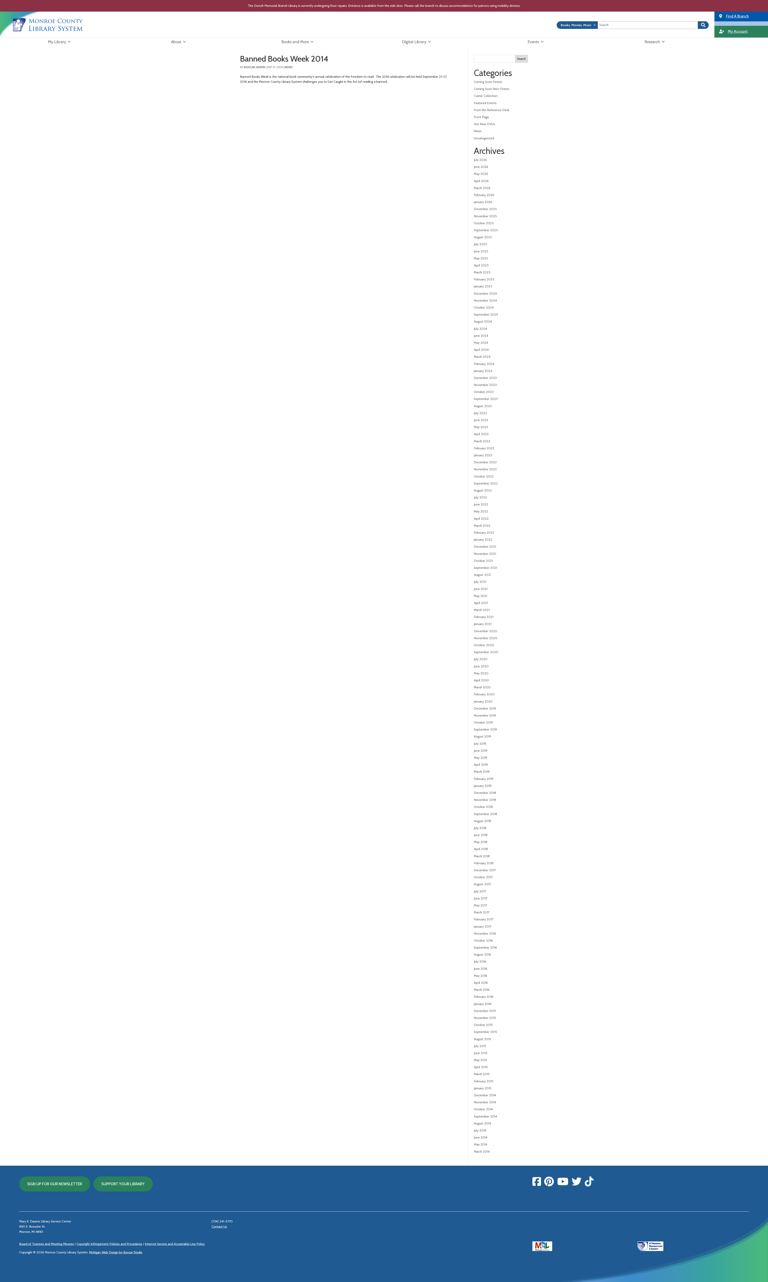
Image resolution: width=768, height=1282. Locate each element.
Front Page (481, 117)
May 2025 (481, 258)
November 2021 (485, 554)
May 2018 (480, 842)
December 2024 (485, 293)
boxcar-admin (254, 67)
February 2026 (484, 195)
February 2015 (483, 1081)
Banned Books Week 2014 (284, 59)
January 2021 (482, 624)
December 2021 (485, 546)
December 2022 (485, 462)
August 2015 (482, 1039)
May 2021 (480, 596)
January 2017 (482, 926)
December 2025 (485, 209)
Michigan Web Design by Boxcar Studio (115, 1252)
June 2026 (481, 167)
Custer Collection (486, 96)
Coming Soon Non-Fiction (491, 89)
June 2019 (480, 751)
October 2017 (483, 877)
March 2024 (482, 357)
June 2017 (480, 898)
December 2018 (485, 793)
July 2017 (480, 891)
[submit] (703, 25)
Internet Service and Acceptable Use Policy (175, 1244)
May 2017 (480, 905)
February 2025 (484, 279)
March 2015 (482, 1074)
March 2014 (482, 1151)
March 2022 (482, 525)
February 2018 (483, 863)
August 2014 (482, 1123)
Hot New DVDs (484, 124)
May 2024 (481, 343)
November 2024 (485, 300)
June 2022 (481, 504)
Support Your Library (123, 1183)
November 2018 (485, 800)
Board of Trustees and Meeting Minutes (46, 1244)
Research (652, 41)
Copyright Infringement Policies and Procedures (109, 1244)
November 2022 (485, 469)
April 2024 (481, 350)
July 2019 (480, 744)
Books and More (295, 41)
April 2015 (481, 1067)
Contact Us (219, 1226)
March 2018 (482, 856)
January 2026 (483, 202)
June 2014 (480, 1137)
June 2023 (481, 420)
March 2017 (481, 912)
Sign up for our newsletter (54, 1183)
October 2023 (483, 392)
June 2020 (481, 666)
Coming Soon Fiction (488, 82)
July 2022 (480, 497)
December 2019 (485, 708)
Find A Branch (737, 16)
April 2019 (481, 765)
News (289, 67)
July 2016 (480, 961)
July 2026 (480, 160)
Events (533, 41)
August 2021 (482, 575)
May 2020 (481, 673)
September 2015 (485, 1032)
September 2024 (486, 314)
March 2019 (482, 772)
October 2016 (483, 940)
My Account (738, 31)
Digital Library (414, 41)
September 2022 (486, 483)
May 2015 (480, 1060)
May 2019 (480, 758)
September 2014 (485, 1116)
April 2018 (481, 849)
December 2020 (485, 631)
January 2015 (482, 1088)
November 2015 (485, 1018)
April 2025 (481, 265)
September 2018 (485, 814)
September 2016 (485, 947)
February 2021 (483, 617)
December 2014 (485, 1095)
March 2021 (482, 610)
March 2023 (482, 441)
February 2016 (483, 997)
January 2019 (482, 786)
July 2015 (480, 1046)
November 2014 (485, 1102)
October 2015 (483, 1025)
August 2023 (483, 406)
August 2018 (482, 821)
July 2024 (480, 329)
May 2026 (481, 174)
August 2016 (482, 954)
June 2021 (480, 589)
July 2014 (480, 1130)
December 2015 (485, 1011)
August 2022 (483, 490)
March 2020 (482, 687)
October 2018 (483, 807)
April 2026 (481, 181)
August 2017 (482, 884)
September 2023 (486, 399)
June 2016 (480, 969)
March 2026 (482, 188)
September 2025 (486, 230)
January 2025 (483, 286)
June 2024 (481, 336)
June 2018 (480, 835)
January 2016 (482, 1004)
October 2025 (484, 223)
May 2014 (480, 1144)
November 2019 (485, 715)
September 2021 (485, 568)
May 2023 (481, 427)
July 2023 (480, 413)
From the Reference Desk (491, 110)
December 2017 (485, 870)
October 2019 (483, 722)
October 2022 (484, 476)
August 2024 (483, 321)
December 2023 (485, 378)
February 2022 (484, 532)
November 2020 (485, 638)
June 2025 (481, 251)
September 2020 (486, 652)
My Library (57, 41)
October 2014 (483, 1109)
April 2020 (481, 680)
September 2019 (485, 729)
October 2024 (484, 307)
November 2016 (485, 933)
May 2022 (481, 511)
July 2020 (480, 659)
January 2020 (483, 701)
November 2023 (485, 385)
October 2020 (484, 645)
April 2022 (481, 518)
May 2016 (480, 976)
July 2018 (480, 828)
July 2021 (480, 582)
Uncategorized (484, 138)
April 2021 (481, 603)
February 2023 (484, 448)
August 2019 (482, 736)
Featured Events (485, 103)
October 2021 (483, 561)
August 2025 (483, 237)
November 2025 (485, 216)
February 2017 (483, 919)
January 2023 (483, 455)
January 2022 (483, 539)
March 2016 (482, 990)
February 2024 (484, 364)
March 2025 (482, 272)
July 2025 (480, 244)
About (176, 41)
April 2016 (481, 983)
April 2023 (481, 434)
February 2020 (484, 694)
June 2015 (480, 1053)
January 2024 (483, 371)
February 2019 (483, 779)
